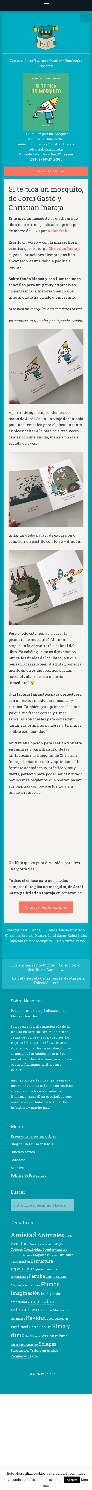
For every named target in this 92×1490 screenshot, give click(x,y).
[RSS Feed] (58, 1382)
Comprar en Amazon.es (46, 171)
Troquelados (21, 1356)
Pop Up (45, 1327)
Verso (80, 941)
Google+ (55, 60)
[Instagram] (52, 1382)
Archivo (17, 1167)
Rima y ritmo (63, 941)
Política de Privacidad (28, 1175)
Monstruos (60, 1310)
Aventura (20, 1243)
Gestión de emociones (25, 1285)
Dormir (16, 1255)
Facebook (72, 60)
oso (66, 1318)
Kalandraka (59, 230)
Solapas (47, 1344)
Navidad (36, 1317)
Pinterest (46, 66)
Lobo (41, 1310)
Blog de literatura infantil (32, 1144)
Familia (37, 1276)
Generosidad (60, 1276)
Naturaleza (18, 1318)
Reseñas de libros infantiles (33, 1136)
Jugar (34, 1301)
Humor (40, 935)
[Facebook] (32, 1382)
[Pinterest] (45, 1382)
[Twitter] (25, 1382)
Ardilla (68, 1236)
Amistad (23, 1235)
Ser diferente (32, 1336)
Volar (35, 1356)
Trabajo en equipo (44, 1350)
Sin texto (32, 1344)
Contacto (18, 1160)
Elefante (26, 1255)
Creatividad (33, 1249)
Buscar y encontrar (41, 1244)
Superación (20, 1350)
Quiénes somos (23, 1152)
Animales (50, 1235)
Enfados (52, 1255)
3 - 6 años (49, 930)
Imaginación (25, 1293)
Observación (55, 1318)
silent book (18, 1344)
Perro (33, 1327)
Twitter (40, 60)
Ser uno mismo (54, 1335)
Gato (49, 1276)
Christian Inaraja (19, 935)
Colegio (57, 1244)
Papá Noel (19, 1327)
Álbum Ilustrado (71, 930)
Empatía (39, 1255)
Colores (17, 1249)
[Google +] (39, 1382)
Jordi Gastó (56, 935)
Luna (49, 1310)
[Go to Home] (46, 48)
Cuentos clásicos (55, 1249)
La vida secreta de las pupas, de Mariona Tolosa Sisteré (48, 980)
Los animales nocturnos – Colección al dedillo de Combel (46, 967)
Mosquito (44, 941)
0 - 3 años (32, 930)
